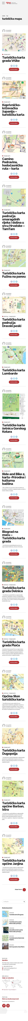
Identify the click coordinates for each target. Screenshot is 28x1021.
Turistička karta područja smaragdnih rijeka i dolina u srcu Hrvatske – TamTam (13, 221)
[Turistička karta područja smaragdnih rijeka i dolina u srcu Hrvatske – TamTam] (14, 198)
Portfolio (6, 316)
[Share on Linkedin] (17, 66)
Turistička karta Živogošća (16, 914)
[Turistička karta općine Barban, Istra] (14, 789)
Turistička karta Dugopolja (13, 751)
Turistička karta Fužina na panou (14, 274)
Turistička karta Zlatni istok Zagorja (16, 938)
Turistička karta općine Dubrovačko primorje (15, 922)
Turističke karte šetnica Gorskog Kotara (14, 428)
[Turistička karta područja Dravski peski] (14, 305)
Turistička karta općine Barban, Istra (13, 806)
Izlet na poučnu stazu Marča (16, 947)
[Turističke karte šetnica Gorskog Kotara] (14, 406)
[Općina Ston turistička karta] (14, 682)
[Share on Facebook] (12, 66)
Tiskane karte (7, 54)
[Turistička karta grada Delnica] (14, 573)
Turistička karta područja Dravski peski (13, 323)
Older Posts (18, 889)
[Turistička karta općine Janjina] (14, 846)
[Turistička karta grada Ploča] (14, 628)
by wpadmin (8, 30)
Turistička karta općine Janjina (13, 862)
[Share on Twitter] (14, 66)
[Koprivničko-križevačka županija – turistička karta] (14, 90)
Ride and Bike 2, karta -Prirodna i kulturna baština (13, 479)
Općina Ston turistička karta (13, 697)
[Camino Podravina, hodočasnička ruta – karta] (14, 144)
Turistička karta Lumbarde (13, 371)
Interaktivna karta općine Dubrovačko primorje (16, 930)
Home (3, 16)
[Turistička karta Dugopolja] (14, 736)
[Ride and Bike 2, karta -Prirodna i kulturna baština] (14, 460)
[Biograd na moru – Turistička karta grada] (14, 517)
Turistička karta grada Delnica (13, 589)
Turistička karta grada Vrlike (13, 59)
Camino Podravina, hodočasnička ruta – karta (12, 163)
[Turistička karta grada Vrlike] (14, 42)
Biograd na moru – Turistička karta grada (13, 536)
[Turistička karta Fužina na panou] (14, 258)
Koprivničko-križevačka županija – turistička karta (13, 110)
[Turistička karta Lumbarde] (14, 355)
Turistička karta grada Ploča (13, 643)
